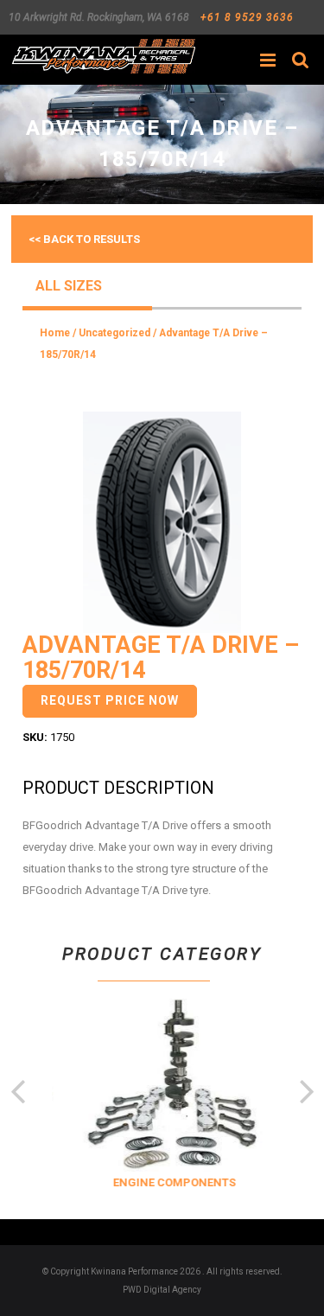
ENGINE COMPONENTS (171, 1182)
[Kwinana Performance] (103, 56)
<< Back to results (84, 239)
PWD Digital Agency (162, 1289)
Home (55, 333)
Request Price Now (110, 700)
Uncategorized (114, 333)
